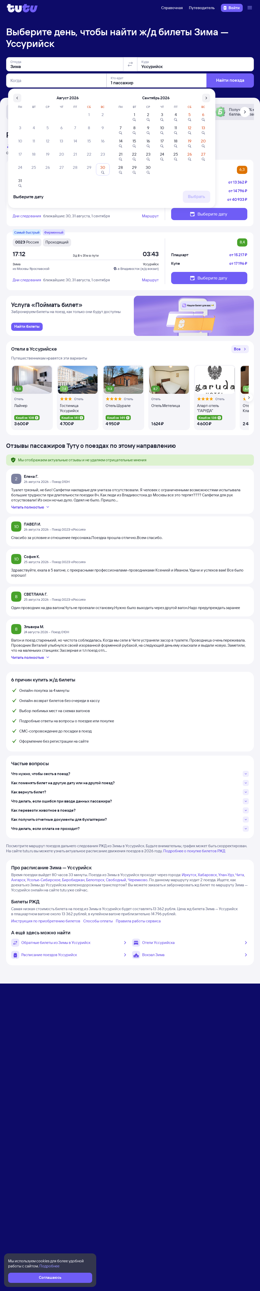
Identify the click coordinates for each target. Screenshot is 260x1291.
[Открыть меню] (250, 8)
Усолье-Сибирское (43, 879)
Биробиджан (73, 879)
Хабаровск (207, 874)
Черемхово (138, 879)
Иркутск (189, 874)
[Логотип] (22, 8)
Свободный (116, 879)
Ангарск (18, 879)
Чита (239, 874)
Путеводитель (202, 7)
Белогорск (95, 879)
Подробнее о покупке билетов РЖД (194, 850)
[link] (27, 327)
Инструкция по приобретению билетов (45, 921)
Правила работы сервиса (138, 921)
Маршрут (150, 216)
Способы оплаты (98, 921)
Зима (17, 264)
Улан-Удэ (226, 874)
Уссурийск (151, 264)
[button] (240, 349)
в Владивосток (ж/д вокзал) (138, 269)
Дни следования (27, 216)
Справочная (172, 7)
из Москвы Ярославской (31, 269)
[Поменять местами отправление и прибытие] (130, 64)
